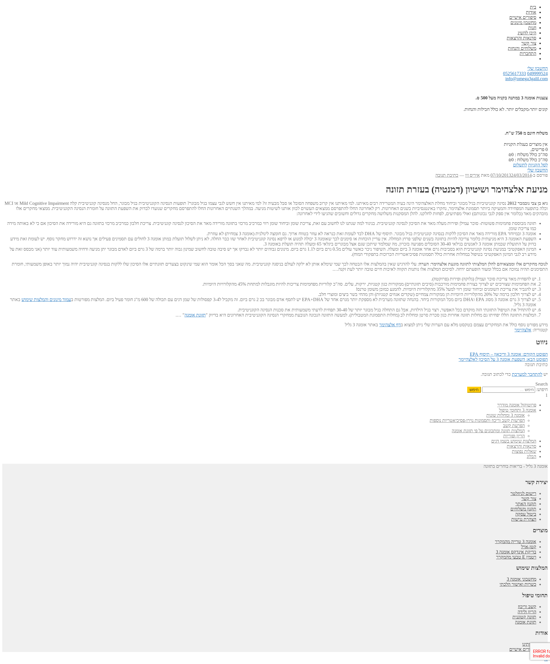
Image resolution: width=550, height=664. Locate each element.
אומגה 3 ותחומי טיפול (517, 410)
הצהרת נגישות (523, 519)
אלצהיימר (522, 329)
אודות (531, 12)
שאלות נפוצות (524, 451)
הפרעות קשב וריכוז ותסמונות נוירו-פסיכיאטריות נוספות (477, 420)
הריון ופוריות (514, 435)
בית (533, 7)
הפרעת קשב (514, 425)
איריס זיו (472, 175)
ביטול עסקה (525, 514)
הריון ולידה (527, 611)
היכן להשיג (527, 32)
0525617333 (514, 73)
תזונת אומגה (195, 315)
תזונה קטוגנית (524, 616)
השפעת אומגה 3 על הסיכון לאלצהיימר (503, 359)
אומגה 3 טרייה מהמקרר (515, 541)
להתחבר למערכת (527, 374)
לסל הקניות (538, 164)
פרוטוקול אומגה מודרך (516, 404)
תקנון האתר (525, 503)
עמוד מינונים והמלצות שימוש (46, 299)
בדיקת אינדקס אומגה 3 (516, 551)
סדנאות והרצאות (521, 38)
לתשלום (520, 164)
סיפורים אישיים (522, 17)
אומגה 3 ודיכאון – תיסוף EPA (509, 354)
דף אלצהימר (390, 324)
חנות (532, 27)
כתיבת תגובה (446, 175)
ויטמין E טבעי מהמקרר (516, 557)
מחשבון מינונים (523, 22)
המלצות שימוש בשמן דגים (513, 441)
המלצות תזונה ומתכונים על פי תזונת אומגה (488, 430)
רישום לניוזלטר (523, 493)
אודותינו (529, 644)
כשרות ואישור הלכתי (518, 584)
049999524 (537, 73)
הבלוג (531, 456)
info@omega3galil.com (526, 78)
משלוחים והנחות (522, 48)
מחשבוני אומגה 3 (521, 579)
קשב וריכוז (527, 606)
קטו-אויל (528, 546)
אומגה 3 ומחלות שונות (505, 415)
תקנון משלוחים (523, 508)
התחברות (528, 53)
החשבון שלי (537, 68)
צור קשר (528, 43)
